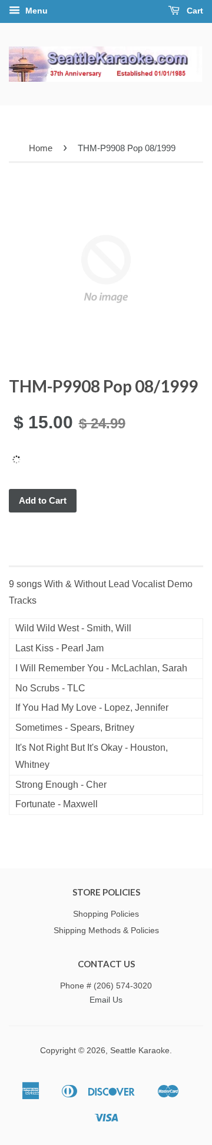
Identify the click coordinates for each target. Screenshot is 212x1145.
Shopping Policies (106, 914)
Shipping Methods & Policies (106, 930)
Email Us (106, 1000)
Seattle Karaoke (140, 1050)
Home (40, 148)
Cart (193, 10)
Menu (35, 10)
